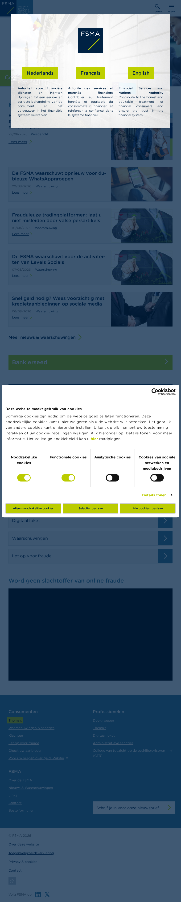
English (140, 73)
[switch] (68, 478)
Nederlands (40, 73)
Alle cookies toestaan (148, 508)
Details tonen (154, 495)
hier (95, 439)
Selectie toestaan (90, 508)
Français (90, 73)
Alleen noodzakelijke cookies (33, 508)
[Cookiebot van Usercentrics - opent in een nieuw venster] (155, 391)
